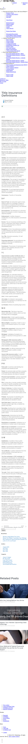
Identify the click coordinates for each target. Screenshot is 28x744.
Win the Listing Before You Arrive (11, 536)
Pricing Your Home (11, 31)
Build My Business (8, 709)
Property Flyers (10, 13)
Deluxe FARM (10, 41)
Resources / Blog (25, 3)
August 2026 (6, 547)
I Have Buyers (9, 28)
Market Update (10, 24)
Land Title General (7, 560)
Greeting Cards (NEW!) (12, 14)
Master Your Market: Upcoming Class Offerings (14, 538)
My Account (3, 81)
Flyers (4, 719)
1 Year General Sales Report (13, 50)
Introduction (9, 25)
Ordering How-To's (7, 561)
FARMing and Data (8, 707)
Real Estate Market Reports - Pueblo (15, 60)
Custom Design (10, 69)
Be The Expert (6, 558)
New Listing (6, 705)
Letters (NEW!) (10, 66)
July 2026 (5, 548)
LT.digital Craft (7, 729)
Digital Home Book (11, 71)
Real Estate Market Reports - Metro (15, 53)
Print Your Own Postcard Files (13, 36)
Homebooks (6, 721)
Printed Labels (9, 46)
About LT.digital (7, 557)
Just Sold (8, 17)
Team (4, 727)
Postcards (5, 715)
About (1, 83)
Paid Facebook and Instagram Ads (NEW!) (16, 64)
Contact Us (3, 78)
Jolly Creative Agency (14, 736)
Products (14, 2)
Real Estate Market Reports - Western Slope (17, 62)
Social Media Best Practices (9, 564)
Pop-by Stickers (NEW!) (12, 67)
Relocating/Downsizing (12, 34)
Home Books (9, 70)
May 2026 (5, 551)
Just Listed (8, 15)
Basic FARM (9, 39)
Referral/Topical (10, 22)
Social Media (6, 718)
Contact (5, 732)
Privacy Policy (3, 735)
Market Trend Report (11, 49)
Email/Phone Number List (12, 45)
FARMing (5, 716)
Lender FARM (10, 42)
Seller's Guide (9, 76)
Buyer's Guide (9, 74)
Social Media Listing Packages (13, 35)
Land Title (5, 728)
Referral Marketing (7, 563)
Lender (8, 27)
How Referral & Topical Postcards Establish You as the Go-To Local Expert (15, 540)
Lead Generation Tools (8, 706)
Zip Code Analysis (10, 48)
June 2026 (5, 549)
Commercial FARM (11, 43)
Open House (9, 20)
